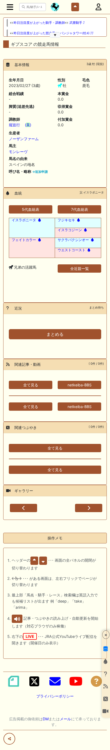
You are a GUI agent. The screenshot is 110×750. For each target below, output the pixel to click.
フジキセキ (66, 220)
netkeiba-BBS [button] (80, 385)
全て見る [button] (30, 385)
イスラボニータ (24, 220)
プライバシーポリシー (55, 696)
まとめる (55, 334)
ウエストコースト (71, 250)
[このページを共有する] (9, 739)
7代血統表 (79, 209)
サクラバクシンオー (73, 240)
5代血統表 (30, 209)
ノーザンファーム (24, 138)
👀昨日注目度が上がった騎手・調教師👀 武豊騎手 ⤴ (47, 23)
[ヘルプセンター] (96, 681)
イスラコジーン (70, 230)
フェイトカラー (24, 240)
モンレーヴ (18, 151)
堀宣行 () (20, 125)
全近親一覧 (79, 268)
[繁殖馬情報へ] (39, 220)
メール (65, 719)
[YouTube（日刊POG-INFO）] (75, 681)
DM (46, 719)
